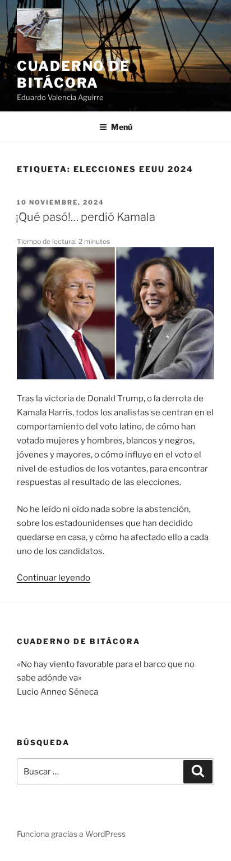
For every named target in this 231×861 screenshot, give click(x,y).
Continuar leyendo (53, 578)
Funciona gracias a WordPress (71, 834)
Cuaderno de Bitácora (73, 74)
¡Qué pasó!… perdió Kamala (85, 217)
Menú (121, 127)
